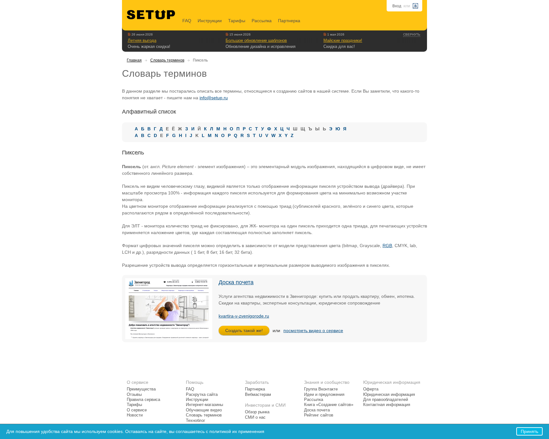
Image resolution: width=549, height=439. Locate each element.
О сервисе (137, 410)
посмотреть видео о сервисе (313, 330)
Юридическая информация (389, 394)
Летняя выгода (142, 40)
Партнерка (289, 20)
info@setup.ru (214, 97)
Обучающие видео (204, 410)
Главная (134, 60)
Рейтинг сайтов (318, 415)
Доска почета (236, 282)
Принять (529, 431)
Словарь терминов (167, 60)
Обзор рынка (257, 412)
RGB (387, 245)
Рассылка (262, 20)
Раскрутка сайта (202, 394)
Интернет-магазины (204, 405)
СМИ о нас (255, 417)
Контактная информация (386, 405)
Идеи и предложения (324, 394)
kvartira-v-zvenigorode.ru (244, 315)
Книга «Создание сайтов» (328, 405)
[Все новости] (129, 34)
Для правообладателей (385, 399)
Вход (396, 6)
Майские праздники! (342, 40)
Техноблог (195, 420)
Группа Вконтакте (321, 389)
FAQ (186, 20)
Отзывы (134, 394)
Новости (135, 415)
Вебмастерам (258, 394)
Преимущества (141, 389)
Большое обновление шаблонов (256, 40)
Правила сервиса (143, 399)
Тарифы (236, 20)
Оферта (370, 389)
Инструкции (210, 20)
